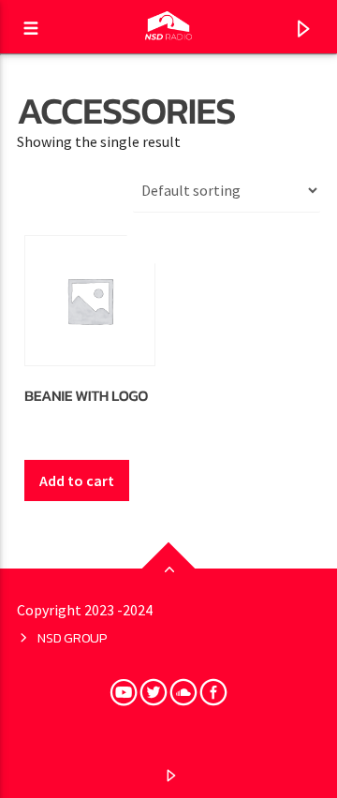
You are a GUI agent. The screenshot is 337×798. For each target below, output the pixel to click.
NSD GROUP (72, 638)
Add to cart (76, 480)
